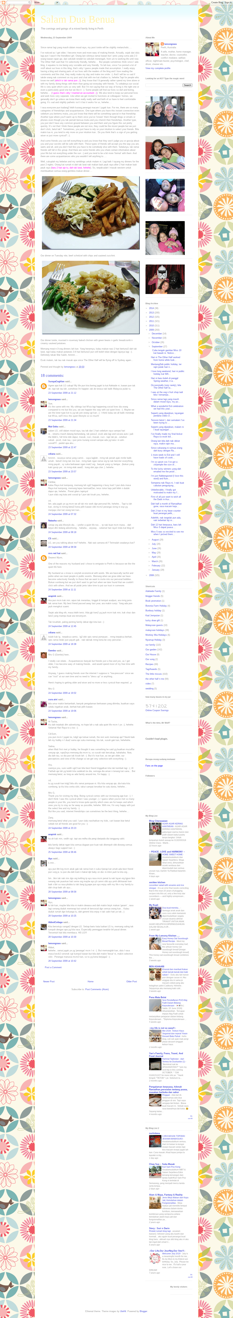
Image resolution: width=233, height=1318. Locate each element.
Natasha (52, 520)
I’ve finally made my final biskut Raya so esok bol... (166, 435)
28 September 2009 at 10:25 (62, 915)
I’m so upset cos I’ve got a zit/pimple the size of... (164, 463)
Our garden (150, 649)
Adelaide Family (153, 591)
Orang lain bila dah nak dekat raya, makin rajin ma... (165, 442)
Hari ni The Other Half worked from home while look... (165, 358)
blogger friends (152, 596)
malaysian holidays (154, 630)
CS (49, 538)
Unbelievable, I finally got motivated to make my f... (165, 491)
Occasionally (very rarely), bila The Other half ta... (166, 386)
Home (90, 981)
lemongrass (54, 399)
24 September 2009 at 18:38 (62, 644)
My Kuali (153, 905)
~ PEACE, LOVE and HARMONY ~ (167, 851)
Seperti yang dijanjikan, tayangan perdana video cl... (167, 414)
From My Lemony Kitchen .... (164, 935)
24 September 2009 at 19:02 (62, 693)
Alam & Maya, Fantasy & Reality (166, 1194)
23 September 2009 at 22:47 (62, 447)
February (156, 565)
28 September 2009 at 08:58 (62, 891)
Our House (150, 654)
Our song (150, 659)
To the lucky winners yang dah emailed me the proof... (166, 470)
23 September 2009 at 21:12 (62, 393)
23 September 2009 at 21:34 (62, 420)
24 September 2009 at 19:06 (62, 711)
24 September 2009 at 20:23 (62, 828)
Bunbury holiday (153, 610)
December (157, 333)
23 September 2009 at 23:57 (62, 471)
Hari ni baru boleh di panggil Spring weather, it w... (164, 379)
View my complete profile (157, 68)
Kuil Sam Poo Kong (171, 1167)
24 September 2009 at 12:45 (62, 626)
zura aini (52, 699)
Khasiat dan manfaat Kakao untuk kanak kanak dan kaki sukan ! (175, 972)
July (154, 544)
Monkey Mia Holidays (156, 635)
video (148, 683)
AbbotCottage (55, 922)
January (156, 570)
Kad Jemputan (152, 615)
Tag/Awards (151, 669)
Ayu (50, 858)
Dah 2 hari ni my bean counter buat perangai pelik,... (166, 512)
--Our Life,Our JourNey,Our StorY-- (167, 1251)
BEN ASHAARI (156, 966)
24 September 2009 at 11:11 (62, 589)
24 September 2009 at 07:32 (62, 514)
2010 (152, 325)
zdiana (51, 454)
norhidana (154, 1133)
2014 (152, 308)
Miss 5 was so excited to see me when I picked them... (167, 533)
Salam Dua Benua (78, 19)
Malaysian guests (154, 625)
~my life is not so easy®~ (162, 1028)
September (157, 346)
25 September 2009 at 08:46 (62, 852)
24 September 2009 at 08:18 (62, 532)
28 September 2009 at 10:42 (62, 961)
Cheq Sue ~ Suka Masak (162, 1164)
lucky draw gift (152, 620)
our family (150, 645)
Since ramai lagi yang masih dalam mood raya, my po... (165, 400)
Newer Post (49, 981)
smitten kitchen (157, 882)
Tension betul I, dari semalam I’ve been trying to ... (167, 421)
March (155, 561)
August (155, 539)
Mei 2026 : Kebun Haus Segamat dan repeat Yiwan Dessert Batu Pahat (174, 1033)
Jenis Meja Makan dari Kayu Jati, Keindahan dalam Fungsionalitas (175, 1200)
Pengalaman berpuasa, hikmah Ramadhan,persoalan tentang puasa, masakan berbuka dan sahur (168, 1090)
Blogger (143, 1311)
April (154, 557)
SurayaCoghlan (56, 381)
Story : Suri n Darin (159, 1228)
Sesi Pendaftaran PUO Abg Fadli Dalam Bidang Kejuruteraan (174, 1003)
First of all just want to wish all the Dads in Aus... (166, 498)
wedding (149, 688)
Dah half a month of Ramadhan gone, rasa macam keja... (166, 505)
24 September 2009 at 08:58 (62, 547)
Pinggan (166, 1095)
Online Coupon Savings (157, 710)
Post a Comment (53, 967)
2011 (152, 321)
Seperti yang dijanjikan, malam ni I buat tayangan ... (167, 428)
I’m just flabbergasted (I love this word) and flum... (167, 477)
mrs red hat (54, 553)
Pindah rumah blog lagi (160, 1231)
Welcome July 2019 (171, 1253)
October (156, 342)
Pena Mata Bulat (157, 997)
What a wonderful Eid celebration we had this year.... (167, 407)
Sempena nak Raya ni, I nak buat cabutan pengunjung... (167, 484)
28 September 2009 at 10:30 (62, 937)
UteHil (123, 1311)
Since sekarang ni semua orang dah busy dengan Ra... (166, 449)
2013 (152, 312)
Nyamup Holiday (153, 640)
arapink (52, 596)
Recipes (149, 664)
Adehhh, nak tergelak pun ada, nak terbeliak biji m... (166, 519)
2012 (152, 317)
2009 (152, 330)
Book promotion (153, 601)
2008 (152, 575)
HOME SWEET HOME (172, 854)
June (154, 548)
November (157, 338)
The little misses (153, 674)
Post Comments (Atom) (97, 989)
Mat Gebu (53, 426)
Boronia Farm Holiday (156, 605)
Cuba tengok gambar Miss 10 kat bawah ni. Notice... (166, 351)
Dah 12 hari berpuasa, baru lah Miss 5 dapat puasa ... (166, 526)
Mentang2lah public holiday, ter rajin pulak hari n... (166, 365)
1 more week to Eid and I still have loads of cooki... (165, 456)
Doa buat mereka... (171, 908)
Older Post (131, 981)
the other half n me (154, 679)
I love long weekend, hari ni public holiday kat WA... (167, 372)
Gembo (52, 650)
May (154, 552)
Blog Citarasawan (158, 821)
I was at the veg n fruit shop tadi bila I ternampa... (167, 393)
